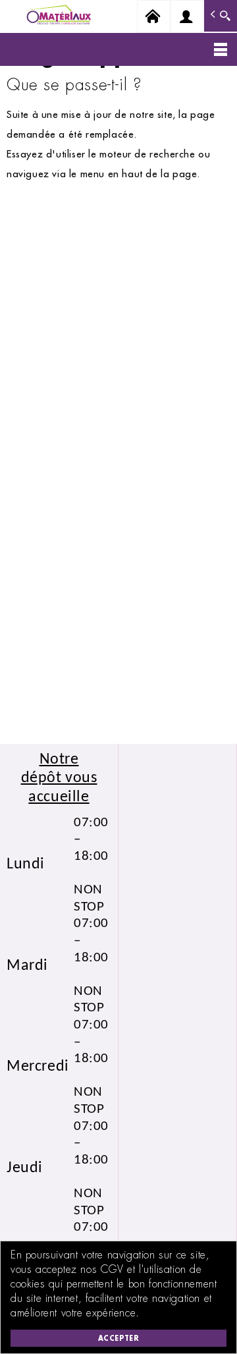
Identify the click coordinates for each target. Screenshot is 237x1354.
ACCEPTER (119, 1338)
